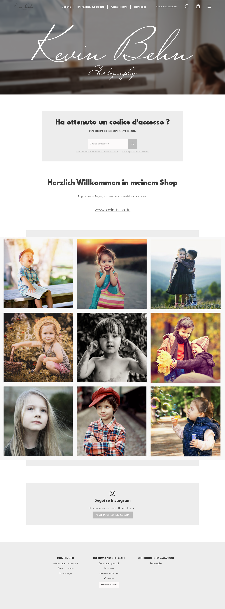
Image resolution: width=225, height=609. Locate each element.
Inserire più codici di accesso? (135, 152)
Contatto (109, 578)
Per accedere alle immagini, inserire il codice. (112, 131)
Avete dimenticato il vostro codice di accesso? (97, 152)
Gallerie (66, 7)
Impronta (109, 568)
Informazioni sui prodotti (90, 7)
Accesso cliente (119, 7)
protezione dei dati (109, 573)
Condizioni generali (109, 563)
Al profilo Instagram (113, 515)
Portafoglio (156, 563)
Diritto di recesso (108, 585)
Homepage (140, 7)
